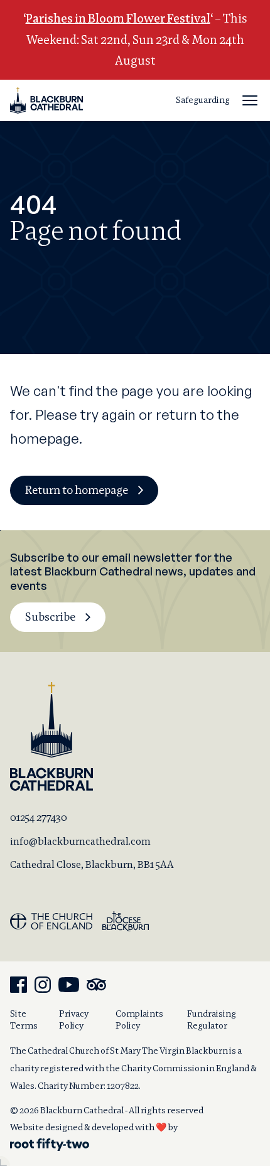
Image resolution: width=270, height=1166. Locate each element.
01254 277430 (38, 817)
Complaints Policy (139, 1019)
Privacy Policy (74, 1019)
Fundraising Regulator (211, 1019)
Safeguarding (203, 99)
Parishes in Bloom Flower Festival (118, 18)
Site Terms (24, 1019)
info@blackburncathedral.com (80, 841)
